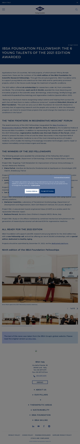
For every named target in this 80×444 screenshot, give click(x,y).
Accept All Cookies (47, 191)
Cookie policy (35, 185)
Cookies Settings (32, 191)
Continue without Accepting (62, 177)
